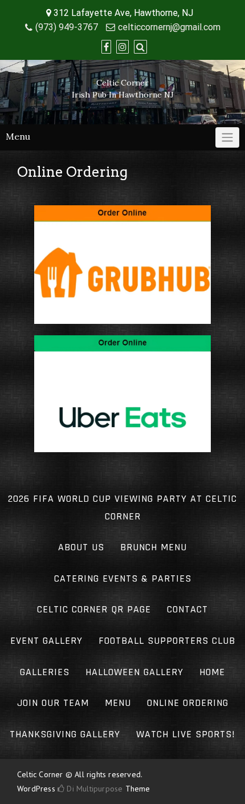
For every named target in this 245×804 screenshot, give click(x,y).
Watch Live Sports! (185, 734)
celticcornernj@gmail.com (169, 27)
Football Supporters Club (167, 640)
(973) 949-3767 (66, 27)
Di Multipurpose (93, 788)
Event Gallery (46, 640)
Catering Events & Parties (122, 578)
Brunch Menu (153, 547)
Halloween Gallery (134, 672)
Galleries (45, 672)
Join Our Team (53, 702)
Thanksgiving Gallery (65, 734)
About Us (81, 547)
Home (212, 672)
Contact (187, 609)
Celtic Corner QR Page (94, 609)
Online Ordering (187, 702)
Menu (118, 702)
